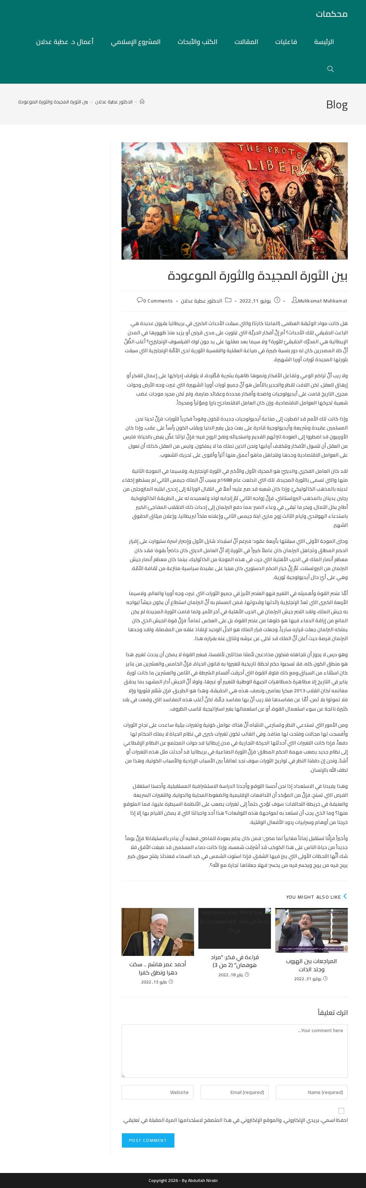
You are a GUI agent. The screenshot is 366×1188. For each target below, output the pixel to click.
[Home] (142, 101)
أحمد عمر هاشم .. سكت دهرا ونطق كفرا (157, 968)
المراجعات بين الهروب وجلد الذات (311, 965)
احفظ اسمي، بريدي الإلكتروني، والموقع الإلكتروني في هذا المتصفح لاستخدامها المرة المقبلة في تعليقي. (235, 1120)
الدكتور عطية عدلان (201, 300)
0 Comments (158, 300)
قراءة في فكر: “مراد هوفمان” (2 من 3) (235, 961)
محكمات (332, 14)
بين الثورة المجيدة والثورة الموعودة (53, 101)
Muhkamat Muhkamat (323, 300)
